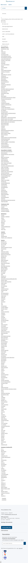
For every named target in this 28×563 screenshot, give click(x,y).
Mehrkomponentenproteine (7, 130)
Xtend (2, 440)
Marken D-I (3, 276)
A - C (2, 448)
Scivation (3, 406)
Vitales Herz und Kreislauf (7, 171)
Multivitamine (4, 80)
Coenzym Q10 (4, 455)
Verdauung (3, 181)
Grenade (3, 317)
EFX (2, 303)
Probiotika (3, 195)
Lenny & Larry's (4, 327)
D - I (2, 458)
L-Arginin (3, 100)
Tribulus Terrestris (5, 71)
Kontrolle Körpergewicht (6, 151)
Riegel (2, 66)
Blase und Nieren (5, 157)
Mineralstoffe (4, 191)
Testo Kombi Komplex (6, 70)
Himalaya (3, 299)
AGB (3, 36)
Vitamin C (3, 495)
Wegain (2, 436)
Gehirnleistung (4, 160)
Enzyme (3, 188)
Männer (3, 222)
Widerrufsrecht (5, 44)
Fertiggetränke (4, 111)
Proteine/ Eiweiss (5, 209)
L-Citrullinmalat (4, 474)
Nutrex (2, 364)
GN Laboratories (4, 293)
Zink (2, 490)
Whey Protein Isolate (5, 133)
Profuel (2, 379)
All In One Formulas (5, 90)
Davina (2, 316)
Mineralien (3, 79)
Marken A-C (3, 241)
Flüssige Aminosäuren (6, 99)
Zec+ (2, 443)
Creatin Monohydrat (5, 107)
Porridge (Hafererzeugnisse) (7, 89)
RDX (2, 386)
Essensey (3, 284)
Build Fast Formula (5, 263)
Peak (2, 396)
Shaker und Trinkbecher (6, 237)
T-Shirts (3, 219)
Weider (2, 437)
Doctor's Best (4, 280)
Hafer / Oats (4, 116)
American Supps (5, 251)
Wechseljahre (4, 153)
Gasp (2, 310)
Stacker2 (3, 414)
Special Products (5, 144)
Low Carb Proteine (5, 64)
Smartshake (3, 409)
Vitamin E (3, 485)
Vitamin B (3, 483)
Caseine (3, 127)
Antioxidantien (4, 187)
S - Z (2, 481)
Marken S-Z (3, 400)
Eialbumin (3, 129)
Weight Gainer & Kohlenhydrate (8, 113)
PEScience (3, 376)
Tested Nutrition (5, 420)
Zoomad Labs (4, 444)
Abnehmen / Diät (5, 49)
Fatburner (3, 51)
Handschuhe (4, 236)
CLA (2, 50)
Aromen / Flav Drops (5, 60)
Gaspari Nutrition (5, 311)
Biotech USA (4, 256)
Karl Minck (3, 356)
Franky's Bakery (4, 307)
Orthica (2, 370)
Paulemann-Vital (5, 394)
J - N (2, 467)
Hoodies (3, 223)
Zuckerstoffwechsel (5, 183)
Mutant (2, 363)
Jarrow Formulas (4, 320)
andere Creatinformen (6, 104)
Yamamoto (3, 441)
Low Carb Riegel (4, 140)
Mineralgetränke (5, 123)
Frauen (2, 215)
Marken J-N (3, 319)
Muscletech (3, 360)
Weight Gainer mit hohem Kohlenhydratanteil (11, 120)
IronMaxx (3, 314)
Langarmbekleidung (5, 226)
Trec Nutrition (4, 423)
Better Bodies (4, 267)
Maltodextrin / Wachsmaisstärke (8, 117)
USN (2, 429)
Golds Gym (3, 296)
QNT (2, 384)
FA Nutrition (4, 306)
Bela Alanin (3, 451)
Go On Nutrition (4, 294)
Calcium (3, 453)
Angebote (4, 499)
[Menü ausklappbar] (2, 1)
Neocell (2, 349)
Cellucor (3, 264)
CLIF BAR (3, 273)
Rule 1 (2, 390)
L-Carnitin (3, 53)
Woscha (3, 439)
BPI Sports (3, 271)
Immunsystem (4, 164)
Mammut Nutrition (5, 331)
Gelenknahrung (4, 77)
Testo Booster (4, 67)
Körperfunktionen (5, 173)
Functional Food (4, 54)
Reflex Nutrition (4, 387)
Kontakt (4, 39)
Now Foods (3, 351)
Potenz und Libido (5, 180)
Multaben (3, 340)
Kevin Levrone (4, 324)
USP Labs (3, 430)
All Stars (3, 246)
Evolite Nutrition (4, 289)
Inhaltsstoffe (4, 184)
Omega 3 (3, 480)
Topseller (4, 498)
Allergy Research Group (6, 247)
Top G (2, 421)
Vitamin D (3, 484)
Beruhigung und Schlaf (6, 174)
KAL (2, 323)
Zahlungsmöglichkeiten (7, 26)
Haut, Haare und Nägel (6, 163)
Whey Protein (4, 487)
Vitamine (3, 83)
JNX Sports (3, 321)
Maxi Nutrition (4, 333)
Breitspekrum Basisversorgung (8, 200)
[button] (3, 4)
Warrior (3, 434)
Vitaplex (3, 431)
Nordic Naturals (4, 350)
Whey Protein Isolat (5, 488)
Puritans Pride (4, 383)
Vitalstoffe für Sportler (6, 74)
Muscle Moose (4, 341)
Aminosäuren (4, 91)
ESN (2, 304)
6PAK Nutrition (4, 367)
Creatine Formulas (5, 103)
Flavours (3, 87)
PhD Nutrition (4, 377)
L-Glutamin (3, 101)
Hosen (2, 218)
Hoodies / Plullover (5, 216)
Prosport (3, 399)
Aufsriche (3, 61)
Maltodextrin (4, 477)
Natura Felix (4, 344)
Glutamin (3, 465)
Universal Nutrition (5, 426)
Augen (2, 155)
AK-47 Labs (3, 244)
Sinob (2, 407)
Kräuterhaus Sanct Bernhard (7, 357)
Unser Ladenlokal (6, 31)
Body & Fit (3, 258)
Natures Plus (4, 354)
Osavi (2, 371)
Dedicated (3, 277)
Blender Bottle (4, 268)
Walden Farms (4, 433)
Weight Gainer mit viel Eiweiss (8, 121)
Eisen (2, 461)
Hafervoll (3, 297)
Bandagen (3, 233)
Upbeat (2, 427)
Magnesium (3, 475)
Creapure (3, 106)
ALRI (2, 250)
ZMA (2, 73)
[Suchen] (26, 8)
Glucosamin (3, 464)
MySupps (3, 361)
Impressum (4, 41)
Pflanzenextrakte (5, 124)
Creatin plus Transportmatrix (7, 109)
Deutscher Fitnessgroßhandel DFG (9, 278)
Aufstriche (3, 86)
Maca (2, 69)
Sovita (2, 410)
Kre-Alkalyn (3, 470)
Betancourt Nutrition (6, 254)
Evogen (2, 287)
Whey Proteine (4, 134)
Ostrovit (3, 373)
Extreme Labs (4, 290)
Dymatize (3, 301)
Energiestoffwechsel (5, 175)
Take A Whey (4, 419)
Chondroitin (4, 460)
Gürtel (2, 235)
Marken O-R (4, 366)
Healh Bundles (4, 201)
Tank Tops (3, 221)
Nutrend (3, 353)
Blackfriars (3, 257)
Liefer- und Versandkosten (8, 34)
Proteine (3, 126)
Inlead (2, 300)
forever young (4, 309)
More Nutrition (4, 337)
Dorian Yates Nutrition (6, 281)
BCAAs (2, 94)
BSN (2, 274)
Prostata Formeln (5, 170)
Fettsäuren (3, 76)
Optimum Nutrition (5, 393)
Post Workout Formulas (6, 57)
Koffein (2, 468)
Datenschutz (5, 29)
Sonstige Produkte (5, 211)
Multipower (3, 359)
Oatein (2, 369)
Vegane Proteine (4, 131)
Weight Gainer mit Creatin (7, 119)
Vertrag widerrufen (6, 527)
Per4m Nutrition (4, 374)
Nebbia (2, 347)
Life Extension (4, 329)
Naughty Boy (4, 346)
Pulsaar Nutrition (5, 380)
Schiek (2, 403)
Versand (20, 548)
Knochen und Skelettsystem (7, 165)
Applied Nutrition (5, 253)
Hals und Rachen (5, 161)
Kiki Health (3, 326)
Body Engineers (4, 260)
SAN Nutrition (4, 401)
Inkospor (3, 313)
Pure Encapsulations (5, 381)
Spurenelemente (5, 81)
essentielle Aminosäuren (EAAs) (8, 97)
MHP (2, 334)
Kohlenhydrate (4, 208)
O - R (2, 478)
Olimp (2, 391)
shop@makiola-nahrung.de (10, 514)
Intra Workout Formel (6, 56)
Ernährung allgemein (6, 84)
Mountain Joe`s (4, 339)
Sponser (3, 411)
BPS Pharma (4, 261)
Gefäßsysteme (4, 158)
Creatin (2, 207)
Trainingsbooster (5, 146)
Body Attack (3, 270)
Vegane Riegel (4, 143)
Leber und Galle (4, 167)
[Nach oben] (0, 562)
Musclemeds (4, 343)
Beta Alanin (3, 96)
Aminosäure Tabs (5, 93)
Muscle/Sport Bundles (6, 147)
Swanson (3, 417)
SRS (2, 413)
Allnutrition (3, 248)
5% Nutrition (4, 243)
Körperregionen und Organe (7, 154)
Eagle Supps (4, 283)
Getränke (3, 63)
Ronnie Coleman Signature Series (8, 389)
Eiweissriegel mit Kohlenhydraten (8, 137)
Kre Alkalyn (3, 110)
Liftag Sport (3, 330)
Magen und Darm (5, 168)
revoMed (3, 397)
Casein (2, 454)
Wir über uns (5, 24)
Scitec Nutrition (4, 404)
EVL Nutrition (4, 286)
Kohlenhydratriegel (5, 139)
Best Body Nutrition (5, 266)
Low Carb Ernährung (5, 59)
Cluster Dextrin (4, 114)
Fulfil (2, 291)
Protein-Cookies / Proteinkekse (8, 142)
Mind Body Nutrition (5, 336)
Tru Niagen (3, 424)
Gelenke (3, 178)
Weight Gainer (4, 491)
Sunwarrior (3, 416)
